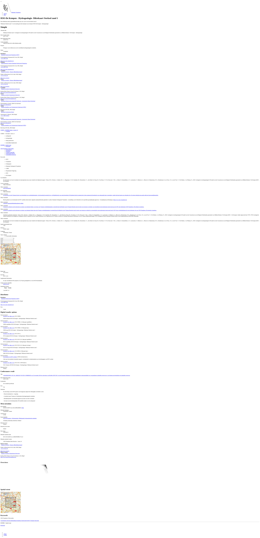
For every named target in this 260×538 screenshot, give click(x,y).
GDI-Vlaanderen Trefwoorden (7, 148)
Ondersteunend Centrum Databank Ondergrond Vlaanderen (14, 63)
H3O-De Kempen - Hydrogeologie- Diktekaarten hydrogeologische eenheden (20, 418)
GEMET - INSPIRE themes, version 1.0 (9, 130)
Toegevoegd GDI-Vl (10, 153)
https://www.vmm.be (5, 78)
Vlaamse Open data (10, 152)
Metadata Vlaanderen (16, 12)
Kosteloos (8, 151)
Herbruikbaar (9, 149)
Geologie (8, 131)
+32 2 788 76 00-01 (5, 115)
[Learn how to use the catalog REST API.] (3, 536)
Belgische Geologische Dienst (7, 112)
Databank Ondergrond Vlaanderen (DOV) (10, 54)
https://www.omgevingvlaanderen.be (8, 92)
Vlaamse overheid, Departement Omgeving (10, 88)
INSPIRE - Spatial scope (6, 145)
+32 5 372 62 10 (4, 75)
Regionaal (8, 146)
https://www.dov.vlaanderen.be (7, 61)
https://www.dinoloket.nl (6, 104)
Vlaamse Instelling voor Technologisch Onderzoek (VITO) (13, 107)
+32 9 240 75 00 (4, 58)
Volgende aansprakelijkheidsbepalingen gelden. (13, 203)
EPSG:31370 (6, 284)
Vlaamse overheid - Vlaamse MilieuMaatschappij (11, 71)
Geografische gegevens (11, 154)
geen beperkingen (7, 188)
